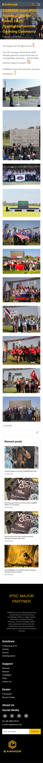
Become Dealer (8, 697)
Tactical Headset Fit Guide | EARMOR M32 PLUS (20, 471)
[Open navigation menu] (39, 4)
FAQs (4, 678)
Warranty (6, 668)
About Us (8, 705)
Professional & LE (9, 646)
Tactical (5, 653)
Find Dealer (7, 694)
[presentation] (21, 457)
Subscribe (35, 731)
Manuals (5, 672)
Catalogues (6, 675)
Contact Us (6, 682)
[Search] (33, 4)
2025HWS (8, 426)
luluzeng (8, 36)
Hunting (5, 649)
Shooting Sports (8, 656)
